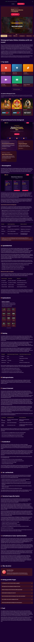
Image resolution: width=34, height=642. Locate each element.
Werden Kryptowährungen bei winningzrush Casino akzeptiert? (12, 602)
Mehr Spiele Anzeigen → (17, 89)
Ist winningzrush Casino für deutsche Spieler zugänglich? (11, 583)
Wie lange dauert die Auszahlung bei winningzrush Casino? (11, 586)
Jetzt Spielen (15, 14)
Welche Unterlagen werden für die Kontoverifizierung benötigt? (12, 589)
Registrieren (21, 3)
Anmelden (13, 3)
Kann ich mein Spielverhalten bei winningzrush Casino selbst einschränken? (13, 596)
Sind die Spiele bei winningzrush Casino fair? (9, 592)
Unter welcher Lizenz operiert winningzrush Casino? (10, 599)
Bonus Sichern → (4, 148)
